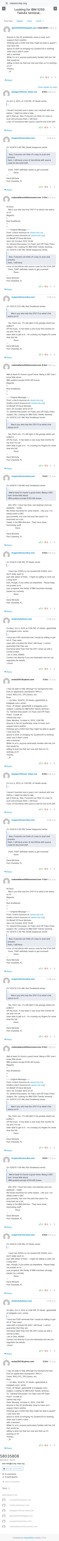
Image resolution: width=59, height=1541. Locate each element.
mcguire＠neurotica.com (23, 138)
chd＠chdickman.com (21, 619)
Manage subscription (13, 1469)
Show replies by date (47, 87)
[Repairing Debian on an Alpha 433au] (55, 8)
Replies (20, 21)
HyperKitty (29, 1537)
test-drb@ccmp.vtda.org (13, 1463)
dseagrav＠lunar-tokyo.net (24, 92)
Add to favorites (12, 1481)
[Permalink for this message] (55, 77)
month (39, 21)
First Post (8, 21)
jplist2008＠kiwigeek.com (24, 28)
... (8, 104)
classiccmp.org (18, 3)
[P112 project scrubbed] (3, 8)
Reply (9, 80)
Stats (29, 21)
